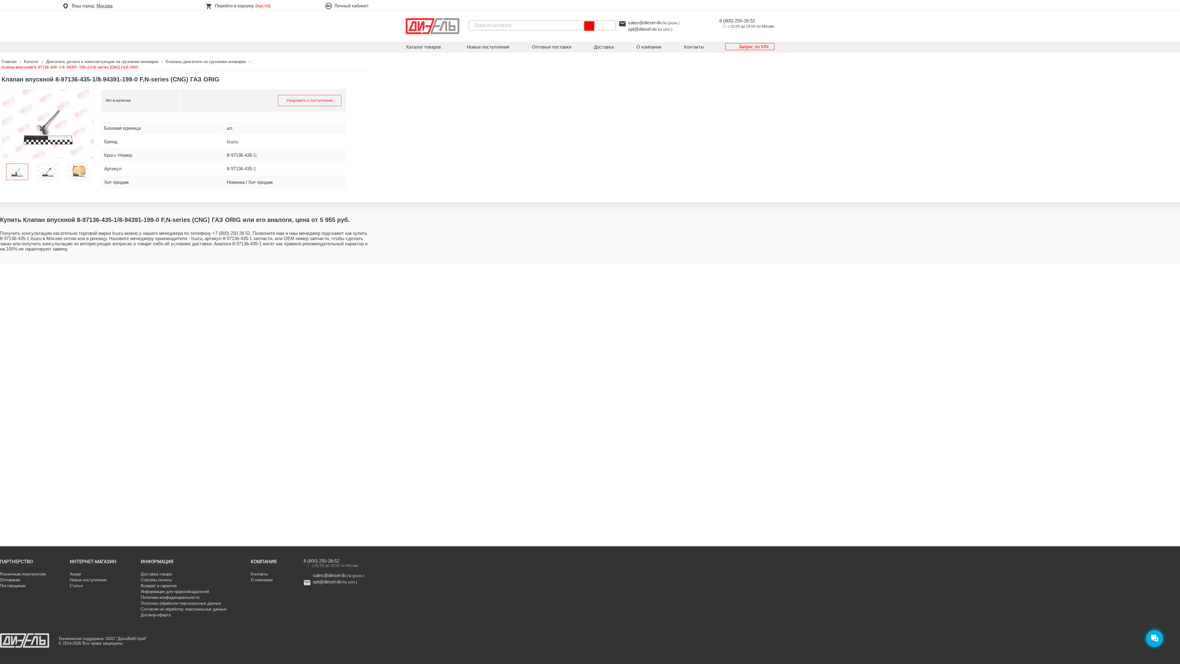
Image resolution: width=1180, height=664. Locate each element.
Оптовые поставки (551, 46)
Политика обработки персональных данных (181, 603)
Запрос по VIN (753, 46)
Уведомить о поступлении (309, 100)
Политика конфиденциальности (170, 597)
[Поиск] (589, 26)
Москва (104, 5)
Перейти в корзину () (242, 5)
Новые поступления (488, 46)
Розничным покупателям (23, 574)
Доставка (604, 46)
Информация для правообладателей (175, 591)
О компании (648, 46)
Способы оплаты (156, 580)
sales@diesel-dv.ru (647, 22)
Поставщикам (13, 585)
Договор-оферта (156, 615)
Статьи (76, 585)
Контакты (694, 46)
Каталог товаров (423, 46)
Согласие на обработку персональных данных (184, 609)
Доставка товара (156, 574)
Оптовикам (10, 580)
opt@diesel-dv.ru (645, 29)
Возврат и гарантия (159, 585)
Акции (75, 574)
